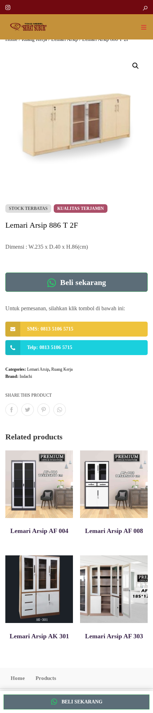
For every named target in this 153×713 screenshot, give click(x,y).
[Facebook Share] (11, 409)
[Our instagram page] (7, 7)
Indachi (26, 376)
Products (46, 678)
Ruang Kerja (62, 369)
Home (18, 678)
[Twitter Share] (27, 409)
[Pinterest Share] (43, 409)
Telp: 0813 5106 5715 (49, 347)
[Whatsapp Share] (59, 409)
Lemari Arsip (38, 369)
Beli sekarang (82, 282)
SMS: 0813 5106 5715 (50, 329)
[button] (135, 65)
